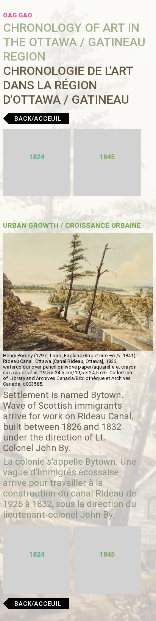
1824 (36, 157)
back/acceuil (37, 118)
